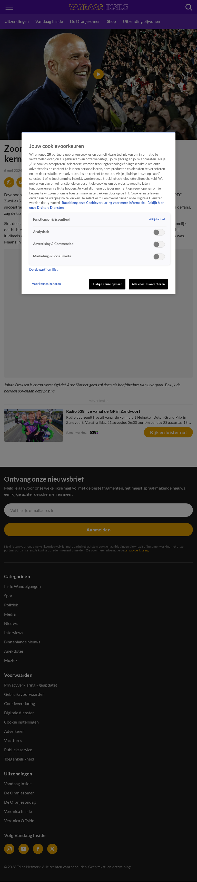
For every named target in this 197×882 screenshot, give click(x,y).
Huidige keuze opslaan (107, 284)
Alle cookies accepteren (148, 284)
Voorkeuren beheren (46, 283)
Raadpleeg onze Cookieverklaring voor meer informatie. (104, 203)
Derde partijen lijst (43, 269)
